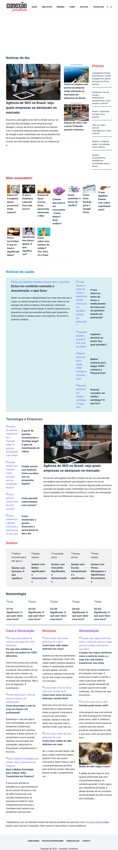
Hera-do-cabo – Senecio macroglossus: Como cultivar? (101, 129)
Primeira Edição (95, 822)
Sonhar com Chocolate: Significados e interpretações (59, 573)
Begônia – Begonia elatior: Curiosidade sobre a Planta (101, 144)
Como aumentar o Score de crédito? (74, 200)
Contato (86, 841)
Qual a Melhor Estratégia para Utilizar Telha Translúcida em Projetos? (20, 773)
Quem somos (33, 841)
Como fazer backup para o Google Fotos (87, 204)
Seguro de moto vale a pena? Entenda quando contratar (75, 126)
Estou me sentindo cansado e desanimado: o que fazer (32, 288)
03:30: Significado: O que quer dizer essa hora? (58, 614)
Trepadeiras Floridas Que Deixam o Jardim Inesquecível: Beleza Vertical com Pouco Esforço (101, 78)
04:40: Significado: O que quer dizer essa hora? (80, 614)
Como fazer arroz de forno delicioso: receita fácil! (57, 697)
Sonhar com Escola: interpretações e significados (78, 571)
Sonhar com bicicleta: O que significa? (18, 573)
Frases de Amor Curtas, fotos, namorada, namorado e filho (43, 205)
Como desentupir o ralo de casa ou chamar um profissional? (20, 709)
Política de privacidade (52, 841)
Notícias (84, 7)
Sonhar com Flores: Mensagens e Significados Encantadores (98, 573)
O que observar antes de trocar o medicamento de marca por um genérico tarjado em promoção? (98, 303)
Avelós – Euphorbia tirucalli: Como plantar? (100, 114)
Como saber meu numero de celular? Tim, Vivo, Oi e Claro (43, 246)
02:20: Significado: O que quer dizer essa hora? (36, 614)
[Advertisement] (59, 31)
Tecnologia (98, 7)
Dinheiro (60, 7)
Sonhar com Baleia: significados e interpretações (39, 573)
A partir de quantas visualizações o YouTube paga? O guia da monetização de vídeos (31, 441)
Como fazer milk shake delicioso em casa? (55, 647)
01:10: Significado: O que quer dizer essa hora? (14, 614)
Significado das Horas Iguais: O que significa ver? (28, 246)
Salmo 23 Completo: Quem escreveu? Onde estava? (13, 204)
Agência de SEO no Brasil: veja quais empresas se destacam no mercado (31, 107)
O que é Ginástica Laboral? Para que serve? (27, 202)
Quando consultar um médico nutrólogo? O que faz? (97, 396)
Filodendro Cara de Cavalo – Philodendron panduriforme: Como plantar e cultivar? (101, 98)
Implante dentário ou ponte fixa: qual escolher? (98, 339)
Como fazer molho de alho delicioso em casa (57, 743)
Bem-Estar (47, 7)
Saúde (34, 7)
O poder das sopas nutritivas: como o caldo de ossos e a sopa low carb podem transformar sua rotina (95, 657)
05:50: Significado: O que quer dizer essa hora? (102, 614)
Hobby (72, 7)
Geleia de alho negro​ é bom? (95, 766)
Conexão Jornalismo (68, 848)
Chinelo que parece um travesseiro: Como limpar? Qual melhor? (59, 211)
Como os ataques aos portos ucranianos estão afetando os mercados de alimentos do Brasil (76, 91)
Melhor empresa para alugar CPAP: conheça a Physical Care (98, 366)
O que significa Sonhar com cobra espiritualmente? (104, 201)
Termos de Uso (73, 841)
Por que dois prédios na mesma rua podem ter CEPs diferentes (21, 652)
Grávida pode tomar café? (93, 705)
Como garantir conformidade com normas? (30, 502)
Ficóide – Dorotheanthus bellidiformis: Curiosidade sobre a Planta (101, 160)
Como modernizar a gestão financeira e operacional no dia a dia (30, 525)
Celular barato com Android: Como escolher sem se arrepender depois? (30, 475)
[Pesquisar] (111, 7)
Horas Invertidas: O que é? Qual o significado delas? (13, 246)
